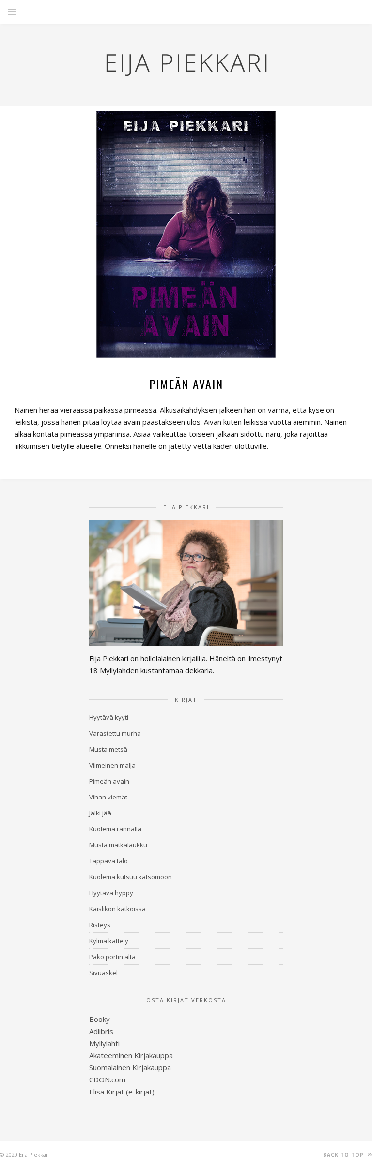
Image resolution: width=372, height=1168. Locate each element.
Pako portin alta (112, 956)
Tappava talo (108, 861)
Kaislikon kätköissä (117, 908)
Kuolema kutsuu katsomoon (130, 876)
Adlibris (101, 1031)
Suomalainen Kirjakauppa (130, 1067)
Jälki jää (100, 813)
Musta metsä (108, 749)
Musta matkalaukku (118, 845)
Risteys (99, 924)
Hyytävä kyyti (108, 717)
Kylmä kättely (108, 940)
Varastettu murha (115, 733)
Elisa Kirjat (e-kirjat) (122, 1091)
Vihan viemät (108, 797)
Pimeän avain (109, 781)
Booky (99, 1019)
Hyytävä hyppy (111, 892)
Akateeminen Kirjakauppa (131, 1055)
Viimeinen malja (112, 765)
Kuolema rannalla (115, 829)
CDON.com (107, 1079)
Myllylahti (104, 1043)
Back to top (344, 1155)
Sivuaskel (103, 972)
